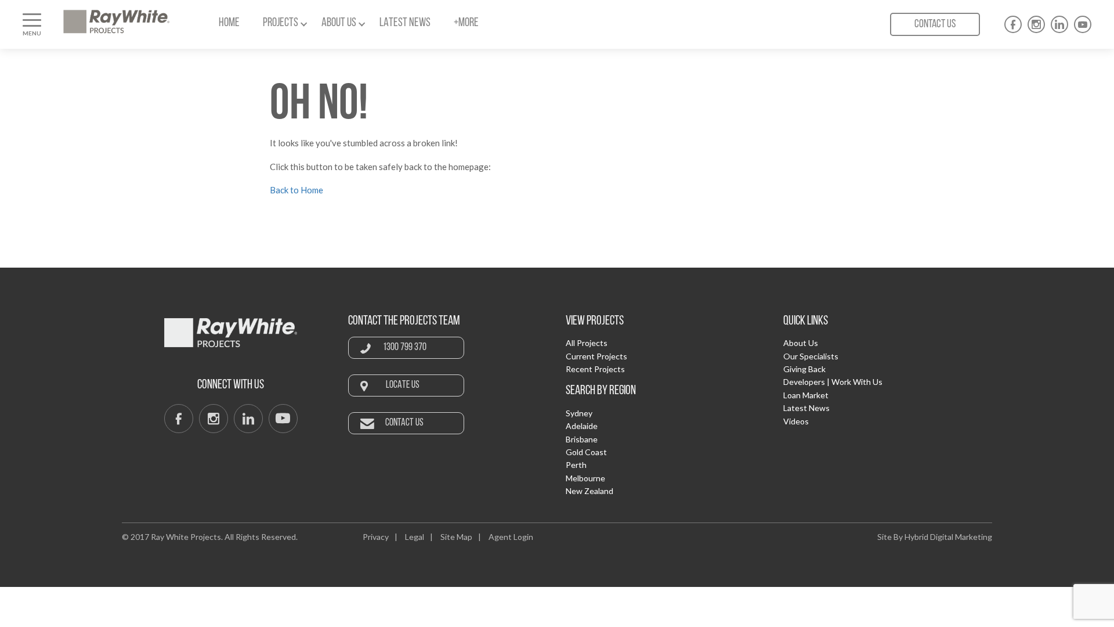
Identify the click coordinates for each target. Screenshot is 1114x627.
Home (229, 23)
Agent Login (511, 537)
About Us (800, 343)
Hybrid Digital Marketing (948, 537)
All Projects (586, 343)
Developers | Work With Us (832, 382)
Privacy (376, 537)
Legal (414, 537)
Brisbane (582, 439)
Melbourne (585, 478)
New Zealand (589, 491)
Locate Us (402, 385)
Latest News (405, 23)
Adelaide (582, 426)
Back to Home (296, 190)
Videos (796, 421)
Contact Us (935, 24)
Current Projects (596, 356)
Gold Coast (586, 452)
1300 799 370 (404, 348)
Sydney (579, 413)
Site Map (456, 537)
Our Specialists (810, 356)
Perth (576, 465)
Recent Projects (595, 369)
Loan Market (806, 395)
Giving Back (804, 369)
